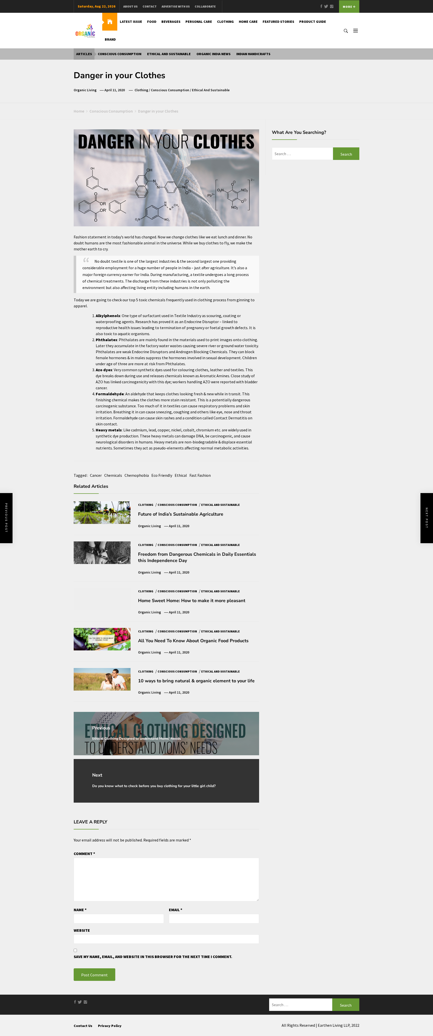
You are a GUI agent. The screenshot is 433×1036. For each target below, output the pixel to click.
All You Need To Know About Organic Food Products (193, 641)
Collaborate (205, 6)
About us (130, 6)
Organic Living (85, 90)
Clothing (225, 21)
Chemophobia (137, 475)
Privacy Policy (110, 1025)
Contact (150, 6)
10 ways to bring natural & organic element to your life (196, 681)
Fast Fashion (200, 475)
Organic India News (213, 54)
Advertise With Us (176, 6)
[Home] (109, 22)
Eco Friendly (161, 475)
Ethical (181, 475)
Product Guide (312, 21)
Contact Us (83, 1025)
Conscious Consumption (119, 54)
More (348, 7)
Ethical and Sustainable (169, 54)
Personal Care (198, 21)
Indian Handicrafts (253, 54)
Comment (84, 853)
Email (175, 909)
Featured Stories (278, 21)
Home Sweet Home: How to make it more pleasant (191, 601)
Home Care (248, 21)
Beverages (170, 21)
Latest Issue (131, 21)
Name (80, 909)
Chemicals (113, 475)
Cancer (96, 475)
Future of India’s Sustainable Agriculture (180, 514)
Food (151, 21)
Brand (110, 39)
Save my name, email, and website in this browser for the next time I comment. (153, 956)
